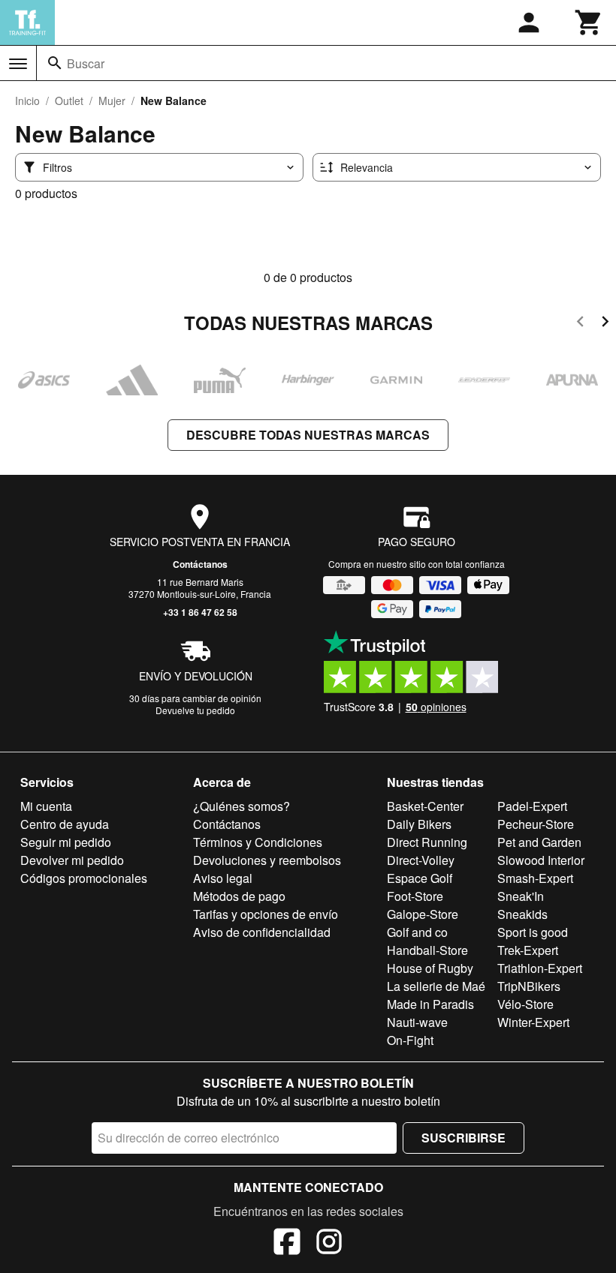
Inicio (27, 100)
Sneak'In (520, 896)
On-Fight (410, 1040)
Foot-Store (415, 896)
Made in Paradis (430, 1004)
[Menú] (18, 64)
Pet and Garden (539, 842)
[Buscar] (55, 63)
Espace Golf (419, 878)
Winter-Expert (533, 1022)
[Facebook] (287, 1243)
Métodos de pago (239, 896)
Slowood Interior (540, 860)
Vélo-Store (525, 1004)
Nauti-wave (417, 1022)
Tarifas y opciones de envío (265, 914)
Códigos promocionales (83, 878)
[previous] (580, 324)
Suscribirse (463, 1137)
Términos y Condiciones (257, 842)
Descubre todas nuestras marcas (308, 434)
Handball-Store (427, 950)
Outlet (69, 100)
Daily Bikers (419, 824)
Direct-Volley (420, 860)
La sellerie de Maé (436, 986)
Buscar (85, 63)
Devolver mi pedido (72, 860)
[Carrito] (589, 23)
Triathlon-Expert (539, 968)
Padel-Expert (532, 806)
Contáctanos (200, 564)
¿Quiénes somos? (241, 806)
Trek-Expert (527, 950)
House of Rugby (430, 968)
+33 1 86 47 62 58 (200, 612)
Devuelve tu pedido (195, 710)
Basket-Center (425, 806)
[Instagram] (329, 1243)
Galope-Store (422, 914)
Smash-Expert (535, 878)
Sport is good (532, 932)
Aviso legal (222, 878)
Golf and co (417, 932)
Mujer (111, 100)
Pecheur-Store (535, 824)
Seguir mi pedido (65, 842)
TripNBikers (528, 986)
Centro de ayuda (64, 824)
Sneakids (522, 914)
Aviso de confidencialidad (262, 932)
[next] (605, 324)
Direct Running (427, 842)
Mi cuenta (46, 806)
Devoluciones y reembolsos (267, 860)
